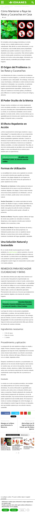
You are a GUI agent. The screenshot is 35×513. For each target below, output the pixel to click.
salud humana (13, 252)
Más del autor (24, 435)
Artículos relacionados (12, 435)
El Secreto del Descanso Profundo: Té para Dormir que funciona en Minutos (6, 448)
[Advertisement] (17, 475)
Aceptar (5, 510)
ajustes (15, 506)
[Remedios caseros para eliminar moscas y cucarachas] (29, 442)
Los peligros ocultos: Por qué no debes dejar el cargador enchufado (15, 498)
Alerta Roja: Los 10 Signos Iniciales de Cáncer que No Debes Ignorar (27, 426)
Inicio (2, 6)
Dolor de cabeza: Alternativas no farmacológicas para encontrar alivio (17, 448)
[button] (32, 2)
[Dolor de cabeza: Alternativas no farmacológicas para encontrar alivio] (17, 442)
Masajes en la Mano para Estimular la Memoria (7, 425)
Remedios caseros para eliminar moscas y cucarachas (29, 447)
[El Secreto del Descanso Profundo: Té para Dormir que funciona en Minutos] (6, 442)
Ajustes (22, 510)
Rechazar (14, 510)
